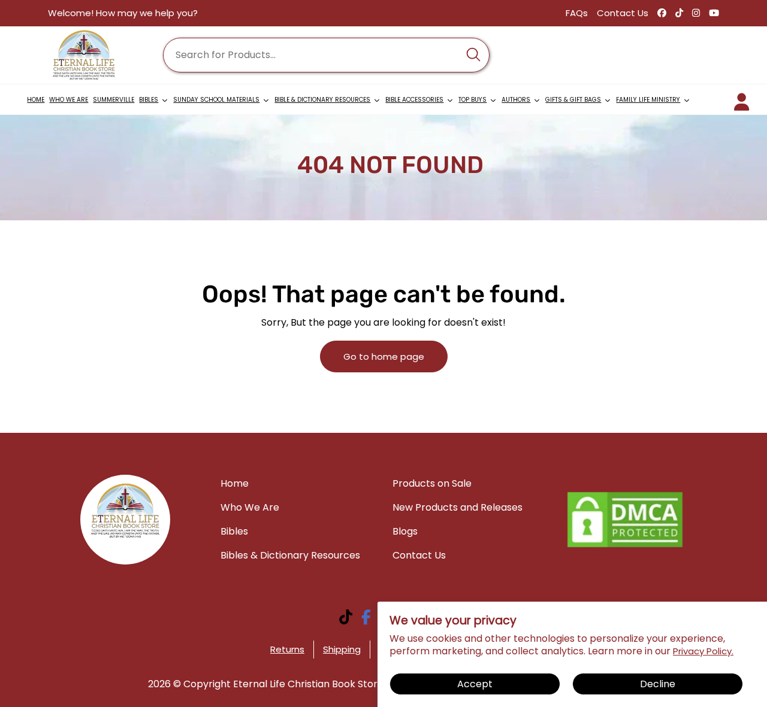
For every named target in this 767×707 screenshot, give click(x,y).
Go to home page (383, 356)
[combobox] (326, 55)
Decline (657, 684)
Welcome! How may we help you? (123, 13)
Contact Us (622, 13)
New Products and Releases (457, 507)
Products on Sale (432, 483)
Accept (475, 684)
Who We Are (250, 507)
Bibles (234, 531)
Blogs (405, 531)
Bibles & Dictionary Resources (290, 555)
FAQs (577, 13)
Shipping (342, 649)
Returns (287, 649)
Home (235, 483)
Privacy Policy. (703, 651)
